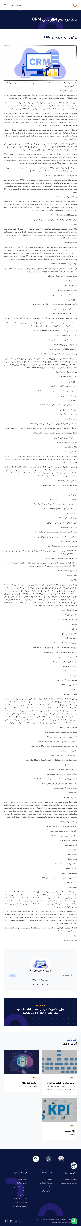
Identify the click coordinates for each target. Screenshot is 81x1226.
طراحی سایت (22, 1179)
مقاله (50, 1179)
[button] (5, 5)
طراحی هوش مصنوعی (19, 1186)
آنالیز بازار (23, 1194)
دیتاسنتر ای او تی (21, 1202)
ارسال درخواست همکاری (69, 1183)
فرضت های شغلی (71, 1179)
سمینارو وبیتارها (46, 1190)
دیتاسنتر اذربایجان (20, 1198)
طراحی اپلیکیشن (21, 1183)
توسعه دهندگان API (20, 1206)
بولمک (24, 1190)
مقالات (12, 976)
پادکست (49, 1186)
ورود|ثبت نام (16, 5)
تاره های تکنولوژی (46, 1183)
